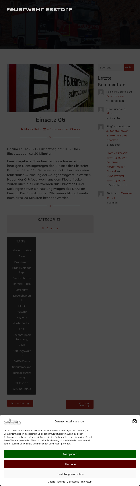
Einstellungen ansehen (70, 474)
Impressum (86, 482)
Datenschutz (73, 482)
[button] (134, 421)
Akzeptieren (70, 454)
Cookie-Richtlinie (56, 482)
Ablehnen (70, 464)
